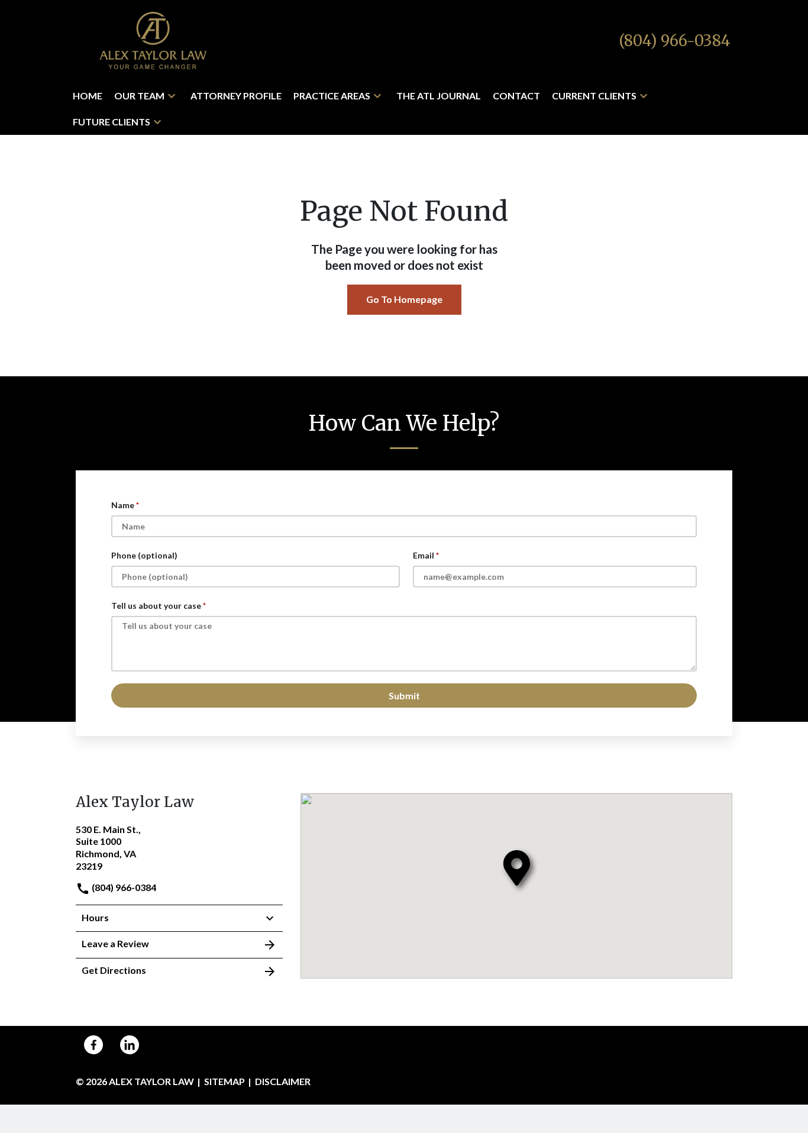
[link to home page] (153, 40)
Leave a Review (115, 943)
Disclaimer (283, 1081)
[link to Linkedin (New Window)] (129, 1044)
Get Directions (114, 970)
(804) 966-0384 (123, 887)
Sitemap (224, 1081)
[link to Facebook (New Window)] (93, 1044)
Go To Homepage (404, 299)
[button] (171, 96)
